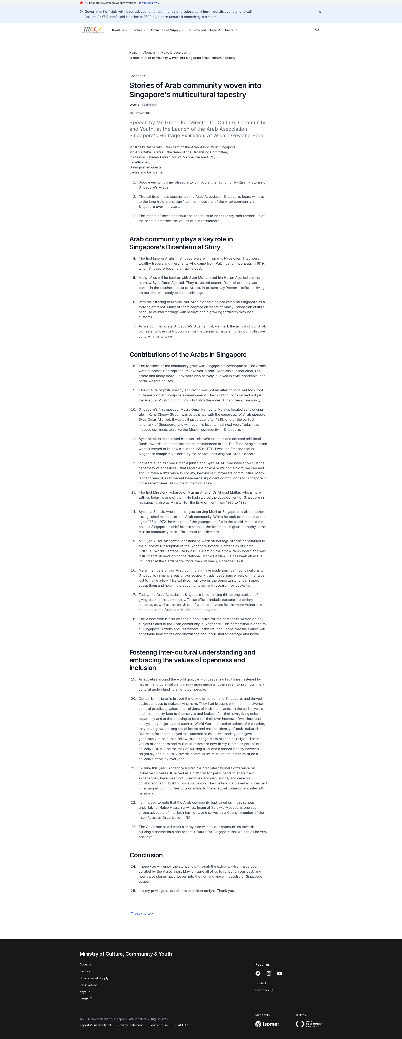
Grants (228, 30)
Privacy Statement (130, 1025)
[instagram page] (268, 973)
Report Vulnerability (93, 1025)
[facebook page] (257, 973)
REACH (179, 1025)
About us (149, 52)
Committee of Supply (94, 978)
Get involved (196, 30)
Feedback (262, 990)
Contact (260, 983)
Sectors (85, 971)
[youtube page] (279, 973)
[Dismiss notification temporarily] (320, 12)
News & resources (174, 52)
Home (133, 52)
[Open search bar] (317, 30)
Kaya (213, 30)
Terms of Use (158, 1025)
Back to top (143, 913)
